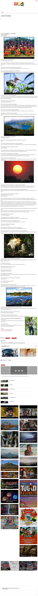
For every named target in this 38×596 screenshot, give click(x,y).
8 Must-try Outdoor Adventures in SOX (9, 469)
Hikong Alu (11, 384)
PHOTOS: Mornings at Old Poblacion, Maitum (28, 568)
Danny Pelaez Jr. (5, 355)
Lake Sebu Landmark (13, 397)
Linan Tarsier (11, 393)
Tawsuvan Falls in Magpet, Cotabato (8, 513)
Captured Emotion (12, 380)
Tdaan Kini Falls (12, 401)
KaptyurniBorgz (9, 330)
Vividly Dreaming (23, 555)
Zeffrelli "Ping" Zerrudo (24, 355)
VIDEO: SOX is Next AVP (24, 417)
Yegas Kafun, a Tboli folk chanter (26, 454)
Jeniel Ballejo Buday (8, 329)
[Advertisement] (17, 8)
